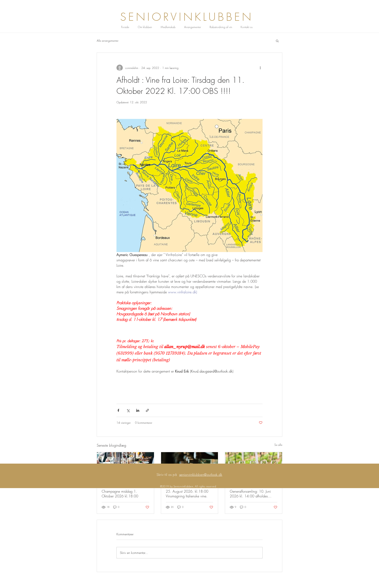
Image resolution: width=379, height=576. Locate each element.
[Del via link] (147, 410)
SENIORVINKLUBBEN (186, 17)
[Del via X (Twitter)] (128, 410)
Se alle (278, 445)
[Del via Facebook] (118, 410)
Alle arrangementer (107, 40)
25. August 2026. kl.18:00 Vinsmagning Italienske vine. (187, 493)
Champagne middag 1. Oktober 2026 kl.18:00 (120, 493)
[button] (277, 40)
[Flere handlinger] (260, 67)
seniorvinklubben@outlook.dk (200, 474)
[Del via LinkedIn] (138, 410)
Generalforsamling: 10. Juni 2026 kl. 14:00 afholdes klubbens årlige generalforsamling (250, 493)
